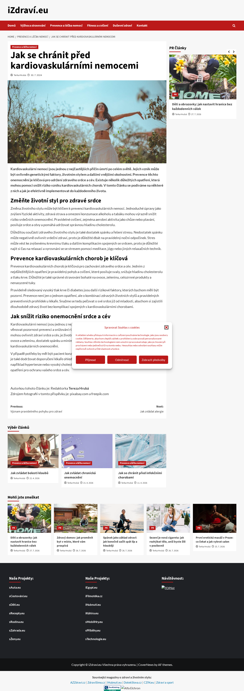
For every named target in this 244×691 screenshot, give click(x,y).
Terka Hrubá (20, 75)
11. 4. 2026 (142, 483)
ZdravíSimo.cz (96, 682)
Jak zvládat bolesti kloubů (29, 473)
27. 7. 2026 (196, 114)
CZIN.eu (149, 682)
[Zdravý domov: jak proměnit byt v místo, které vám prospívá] (75, 518)
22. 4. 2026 (34, 478)
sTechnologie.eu (95, 639)
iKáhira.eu (92, 613)
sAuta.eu (15, 587)
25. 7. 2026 (220, 546)
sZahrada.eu (17, 630)
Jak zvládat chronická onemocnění (80, 475)
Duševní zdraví (122, 25)
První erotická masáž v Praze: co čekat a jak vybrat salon (214, 540)
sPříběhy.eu (92, 630)
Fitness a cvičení (97, 25)
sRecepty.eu (17, 613)
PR (175, 94)
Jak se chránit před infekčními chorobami (140, 475)
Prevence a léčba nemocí (66, 25)
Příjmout (90, 360)
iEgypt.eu (91, 587)
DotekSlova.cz (133, 682)
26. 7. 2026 (81, 550)
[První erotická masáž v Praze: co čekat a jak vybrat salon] (214, 518)
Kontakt (142, 25)
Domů (12, 25)
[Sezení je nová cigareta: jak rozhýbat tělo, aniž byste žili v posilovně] (168, 518)
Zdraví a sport (165, 682)
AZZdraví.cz (78, 682)
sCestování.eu (18, 596)
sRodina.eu (16, 621)
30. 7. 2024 (36, 75)
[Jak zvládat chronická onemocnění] (86, 451)
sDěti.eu (14, 604)
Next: (151, 409)
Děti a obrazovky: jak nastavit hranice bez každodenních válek (202, 106)
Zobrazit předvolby (153, 360)
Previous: (36, 409)
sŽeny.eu (15, 639)
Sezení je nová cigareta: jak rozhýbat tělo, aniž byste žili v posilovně (167, 542)
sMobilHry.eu (94, 621)
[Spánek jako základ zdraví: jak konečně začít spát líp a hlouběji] (122, 518)
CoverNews (146, 664)
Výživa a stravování (32, 25)
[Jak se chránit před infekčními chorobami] (140, 451)
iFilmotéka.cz (93, 596)
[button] (166, 327)
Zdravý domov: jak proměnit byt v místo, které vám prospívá (75, 542)
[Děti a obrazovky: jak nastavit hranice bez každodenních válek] (203, 77)
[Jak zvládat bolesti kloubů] (33, 451)
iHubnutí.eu (93, 604)
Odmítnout (122, 360)
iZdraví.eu (28, 10)
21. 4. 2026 (88, 483)
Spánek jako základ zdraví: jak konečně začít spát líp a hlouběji (120, 542)
